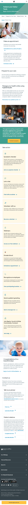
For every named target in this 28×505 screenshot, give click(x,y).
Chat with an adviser (9, 194)
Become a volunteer (9, 219)
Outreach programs (14, 140)
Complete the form (9, 433)
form (12, 430)
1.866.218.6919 (20, 430)
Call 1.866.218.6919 (9, 437)
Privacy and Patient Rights (7, 494)
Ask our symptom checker (11, 170)
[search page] (26, 1)
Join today (6, 333)
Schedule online (8, 63)
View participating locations (11, 286)
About (3, 16)
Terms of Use (4, 492)
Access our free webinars (11, 244)
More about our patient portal (10, 99)
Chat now (7, 407)
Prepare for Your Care (11, 16)
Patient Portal (20, 16)
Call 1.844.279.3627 (9, 410)
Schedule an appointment (11, 265)
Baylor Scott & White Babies (11, 371)
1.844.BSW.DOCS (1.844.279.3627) (12, 48)
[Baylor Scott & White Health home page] (14, 1)
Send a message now (9, 310)
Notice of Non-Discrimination (14, 492)
